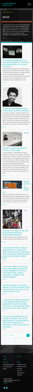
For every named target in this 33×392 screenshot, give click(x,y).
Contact (5, 383)
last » (19, 338)
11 (11, 338)
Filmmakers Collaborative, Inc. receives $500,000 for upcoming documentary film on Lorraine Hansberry (16, 63)
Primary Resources (21, 366)
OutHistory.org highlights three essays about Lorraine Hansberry (16, 109)
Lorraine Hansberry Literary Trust (9, 4)
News (5, 359)
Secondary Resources (19, 369)
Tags (8, 12)
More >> (5, 38)
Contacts (19, 356)
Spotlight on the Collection (21, 374)
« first (5, 335)
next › (15, 338)
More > (5, 82)
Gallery (5, 368)
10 (8, 338)
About (5, 356)
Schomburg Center (21, 364)
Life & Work (5, 362)
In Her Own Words (7, 366)
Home (4, 12)
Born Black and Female (8, 364)
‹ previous (11, 335)
